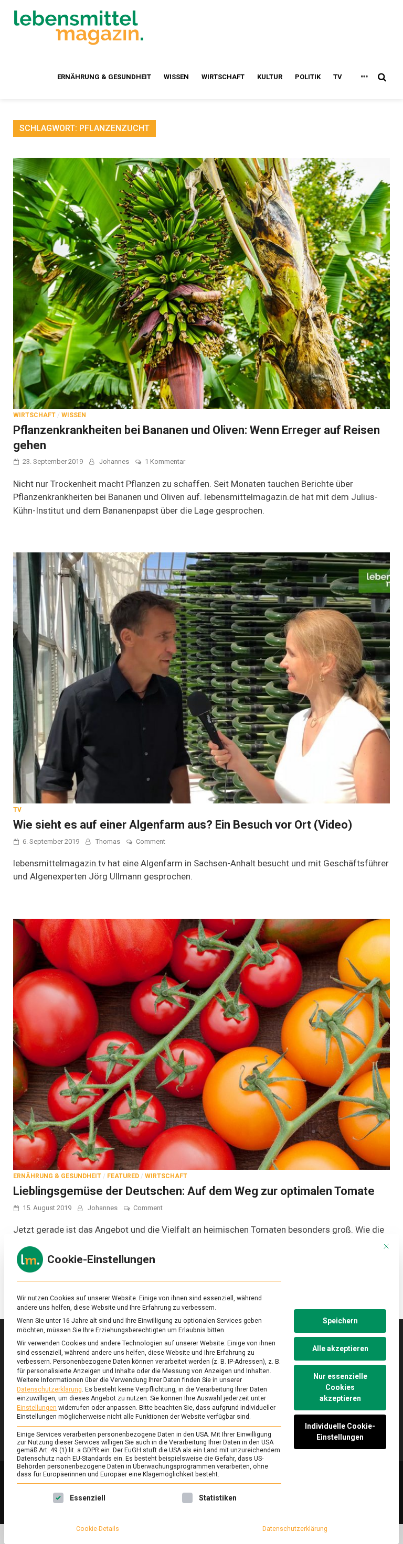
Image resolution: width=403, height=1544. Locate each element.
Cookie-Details (97, 1528)
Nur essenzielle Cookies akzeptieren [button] (340, 1387)
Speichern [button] (340, 1321)
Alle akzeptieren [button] (340, 1348)
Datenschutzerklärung (49, 1389)
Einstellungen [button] (37, 1407)
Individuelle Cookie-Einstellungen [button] (340, 1431)
